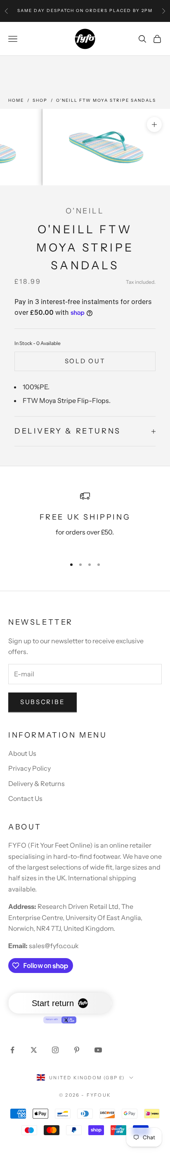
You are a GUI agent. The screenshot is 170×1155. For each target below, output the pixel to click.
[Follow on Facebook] (12, 1050)
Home (16, 100)
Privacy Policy (29, 768)
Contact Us (25, 798)
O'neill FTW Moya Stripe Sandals (106, 100)
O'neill (85, 211)
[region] (85, 521)
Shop (40, 100)
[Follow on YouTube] (98, 1050)
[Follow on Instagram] (55, 1050)
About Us (22, 753)
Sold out (85, 361)
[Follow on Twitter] (34, 1050)
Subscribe (42, 702)
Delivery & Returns (36, 783)
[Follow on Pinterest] (77, 1050)
